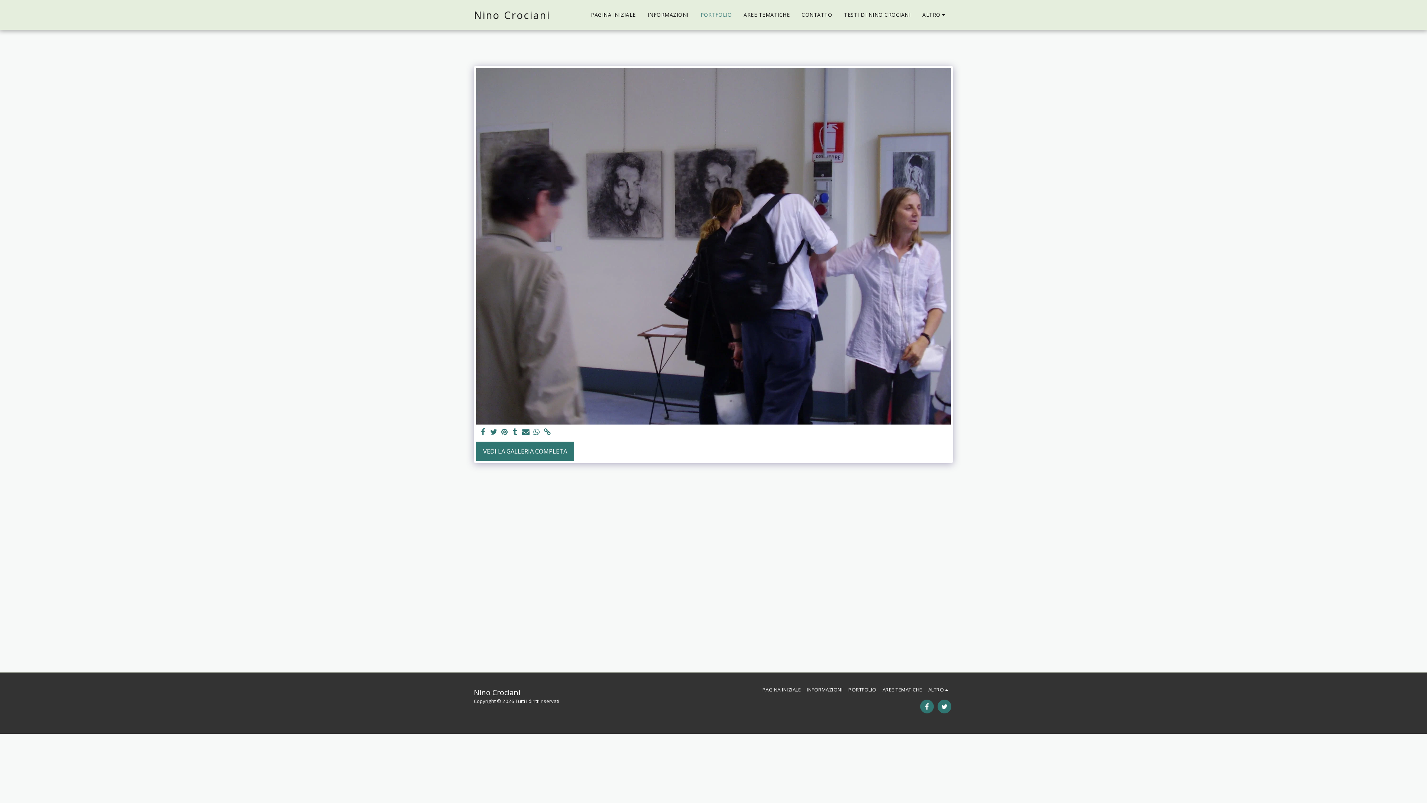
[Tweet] (494, 432)
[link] (547, 432)
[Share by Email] (526, 432)
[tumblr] (515, 432)
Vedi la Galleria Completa (525, 451)
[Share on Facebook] (483, 432)
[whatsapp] (537, 432)
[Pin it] (504, 432)
